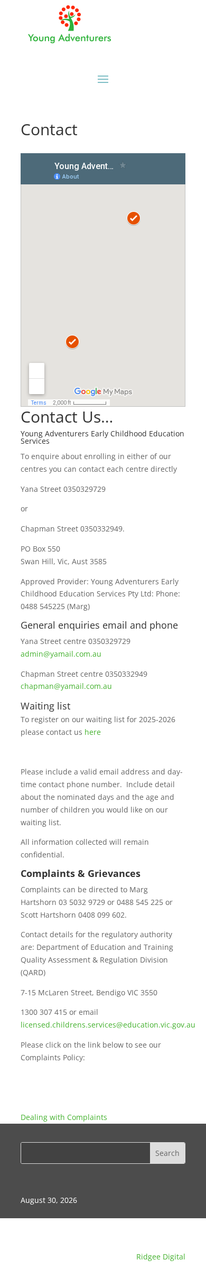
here (93, 732)
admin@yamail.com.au (61, 654)
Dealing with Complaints (64, 1117)
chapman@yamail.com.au (66, 686)
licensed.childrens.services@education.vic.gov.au (108, 1025)
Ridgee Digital (160, 1257)
